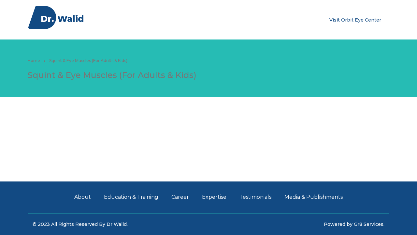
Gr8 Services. (369, 224)
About (101, 20)
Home (34, 60)
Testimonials (235, 20)
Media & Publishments (283, 20)
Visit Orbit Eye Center (355, 20)
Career (177, 20)
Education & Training (139, 20)
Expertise (202, 20)
